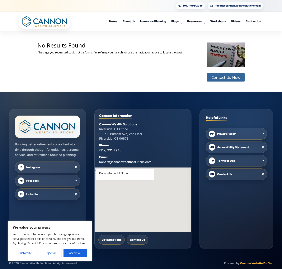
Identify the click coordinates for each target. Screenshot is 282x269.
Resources (194, 21)
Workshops (218, 21)
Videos (236, 21)
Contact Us (253, 21)
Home (113, 21)
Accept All (75, 253)
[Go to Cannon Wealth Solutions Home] (44, 21)
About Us (128, 21)
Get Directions (111, 239)
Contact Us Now (225, 77)
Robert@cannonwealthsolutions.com (238, 5)
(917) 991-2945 (193, 5)
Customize (25, 253)
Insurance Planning (153, 21)
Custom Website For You (256, 263)
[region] (50, 241)
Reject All (50, 253)
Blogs (175, 21)
